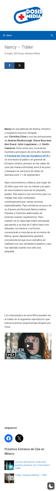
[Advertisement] (28, 99)
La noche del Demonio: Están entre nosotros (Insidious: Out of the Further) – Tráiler (33, 465)
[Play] (28, 345)
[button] (51, 485)
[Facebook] (9, 65)
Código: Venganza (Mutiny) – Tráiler (31, 475)
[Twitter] (19, 65)
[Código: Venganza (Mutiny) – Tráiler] (9, 482)
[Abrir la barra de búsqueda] (52, 35)
